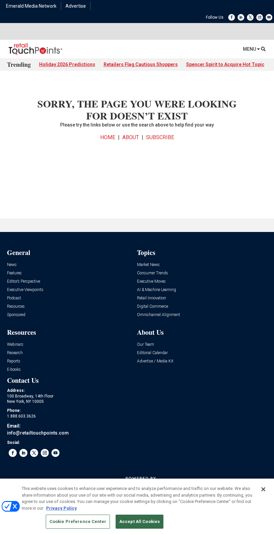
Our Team (145, 344)
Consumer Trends (152, 273)
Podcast (14, 298)
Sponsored (16, 315)
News (12, 265)
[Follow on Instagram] (259, 17)
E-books (14, 369)
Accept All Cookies (139, 521)
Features (14, 273)
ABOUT (130, 137)
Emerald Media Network (31, 6)
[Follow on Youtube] (269, 17)
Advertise (75, 6)
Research (15, 353)
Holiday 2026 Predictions (67, 64)
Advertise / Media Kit (155, 361)
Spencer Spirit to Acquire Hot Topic (225, 64)
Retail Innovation (151, 298)
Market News (148, 265)
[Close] (263, 489)
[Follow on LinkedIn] (241, 17)
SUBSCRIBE (160, 137)
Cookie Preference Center (77, 521)
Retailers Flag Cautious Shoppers (141, 64)
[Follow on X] (250, 17)
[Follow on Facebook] (231, 17)
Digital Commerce (152, 306)
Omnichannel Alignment (158, 315)
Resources (16, 306)
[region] (137, 506)
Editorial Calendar (152, 353)
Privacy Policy (61, 508)
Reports (13, 361)
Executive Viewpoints (25, 290)
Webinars (15, 344)
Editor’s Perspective (23, 281)
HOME (107, 137)
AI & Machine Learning (156, 290)
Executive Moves (151, 281)
